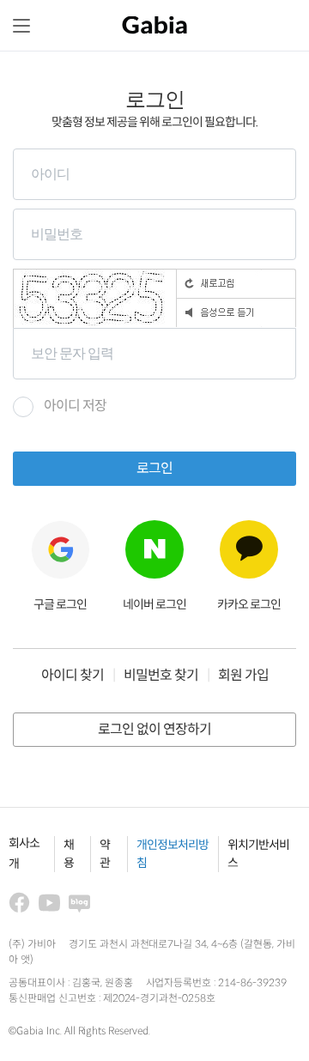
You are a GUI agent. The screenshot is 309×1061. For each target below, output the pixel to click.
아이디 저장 (75, 406)
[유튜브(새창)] (49, 902)
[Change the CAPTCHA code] (236, 283)
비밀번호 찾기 (161, 676)
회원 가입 (243, 676)
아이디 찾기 (72, 676)
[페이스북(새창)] (19, 902)
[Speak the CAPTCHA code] (236, 312)
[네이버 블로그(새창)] (79, 902)
